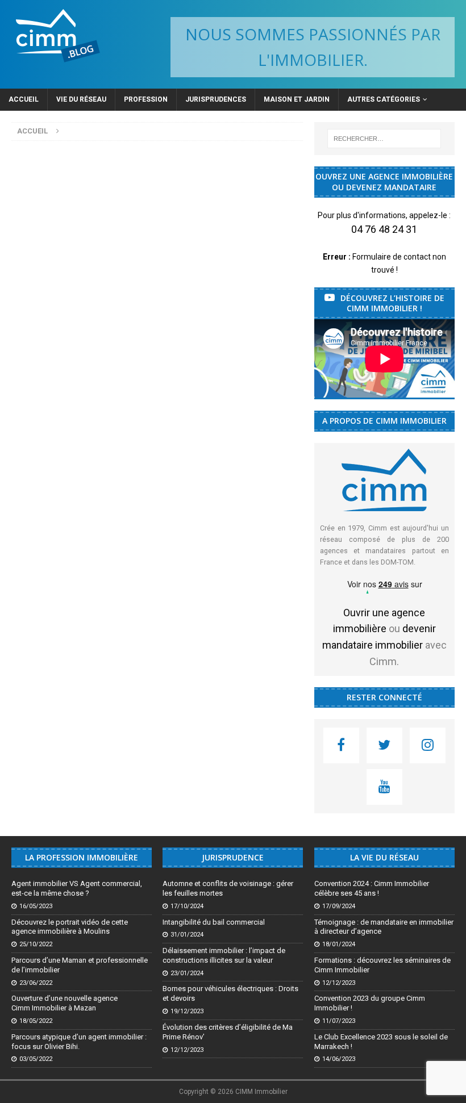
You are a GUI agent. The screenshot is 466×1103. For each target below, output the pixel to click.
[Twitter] (384, 745)
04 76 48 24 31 (384, 229)
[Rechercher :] (384, 138)
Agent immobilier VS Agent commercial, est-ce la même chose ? (76, 888)
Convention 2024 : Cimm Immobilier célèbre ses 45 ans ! (371, 888)
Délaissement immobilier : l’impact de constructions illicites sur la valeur (224, 955)
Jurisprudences (215, 99)
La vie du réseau (384, 857)
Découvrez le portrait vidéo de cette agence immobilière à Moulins (69, 927)
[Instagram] (428, 745)
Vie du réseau (81, 99)
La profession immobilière (81, 857)
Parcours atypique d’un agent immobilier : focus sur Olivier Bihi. (79, 1042)
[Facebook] (341, 745)
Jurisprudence (233, 857)
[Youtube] (384, 787)
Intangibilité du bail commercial (214, 922)
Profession (146, 99)
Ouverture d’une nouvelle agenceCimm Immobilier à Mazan (64, 1003)
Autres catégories (383, 99)
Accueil (24, 99)
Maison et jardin (297, 99)
